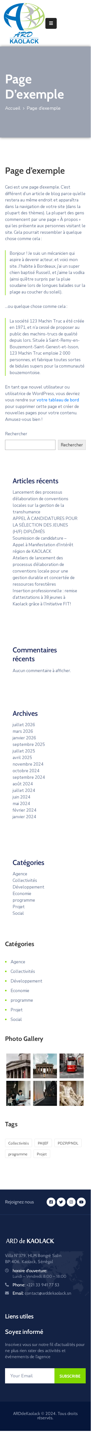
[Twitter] (61, 1202)
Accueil (12, 108)
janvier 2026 (24, 738)
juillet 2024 (24, 790)
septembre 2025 (29, 744)
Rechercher (16, 434)
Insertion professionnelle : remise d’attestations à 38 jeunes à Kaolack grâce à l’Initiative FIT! (45, 597)
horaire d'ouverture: (30, 1270)
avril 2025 (22, 758)
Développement (28, 887)
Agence (20, 874)
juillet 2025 (24, 751)
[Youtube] (81, 1202)
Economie (22, 894)
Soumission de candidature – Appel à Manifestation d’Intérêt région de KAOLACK (43, 544)
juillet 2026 (24, 725)
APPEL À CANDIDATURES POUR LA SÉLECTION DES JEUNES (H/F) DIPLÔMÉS (45, 525)
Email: (42, 1293)
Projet (19, 907)
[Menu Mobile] (51, 23)
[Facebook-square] (51, 1202)
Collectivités (25, 880)
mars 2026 (23, 731)
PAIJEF (43, 1143)
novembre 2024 (28, 764)
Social (18, 913)
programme (24, 900)
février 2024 (24, 810)
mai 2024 (21, 804)
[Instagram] (71, 1202)
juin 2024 (21, 797)
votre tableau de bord (58, 400)
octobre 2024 (26, 771)
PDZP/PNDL (68, 1143)
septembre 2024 (29, 777)
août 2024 (23, 784)
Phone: (36, 1284)
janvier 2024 (24, 817)
